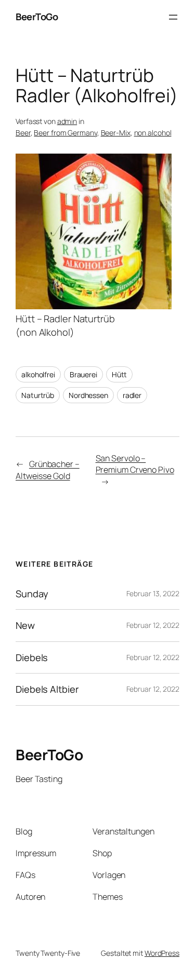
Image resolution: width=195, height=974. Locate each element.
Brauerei (83, 374)
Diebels (32, 657)
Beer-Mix (116, 133)
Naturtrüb (37, 395)
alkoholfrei (38, 374)
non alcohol (153, 133)
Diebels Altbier (47, 689)
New (25, 625)
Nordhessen (88, 395)
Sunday (32, 593)
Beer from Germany (65, 133)
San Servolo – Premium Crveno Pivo (135, 464)
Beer (23, 133)
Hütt (119, 374)
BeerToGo (37, 16)
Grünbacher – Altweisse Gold (48, 470)
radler (132, 395)
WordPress (162, 953)
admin (67, 121)
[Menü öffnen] (173, 17)
